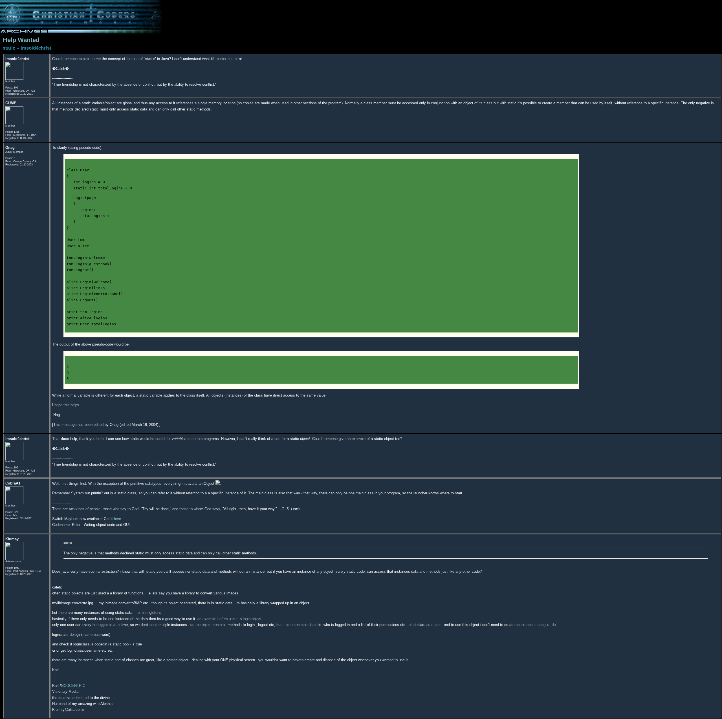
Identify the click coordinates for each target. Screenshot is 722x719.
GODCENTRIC (73, 685)
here (117, 519)
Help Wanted (21, 39)
